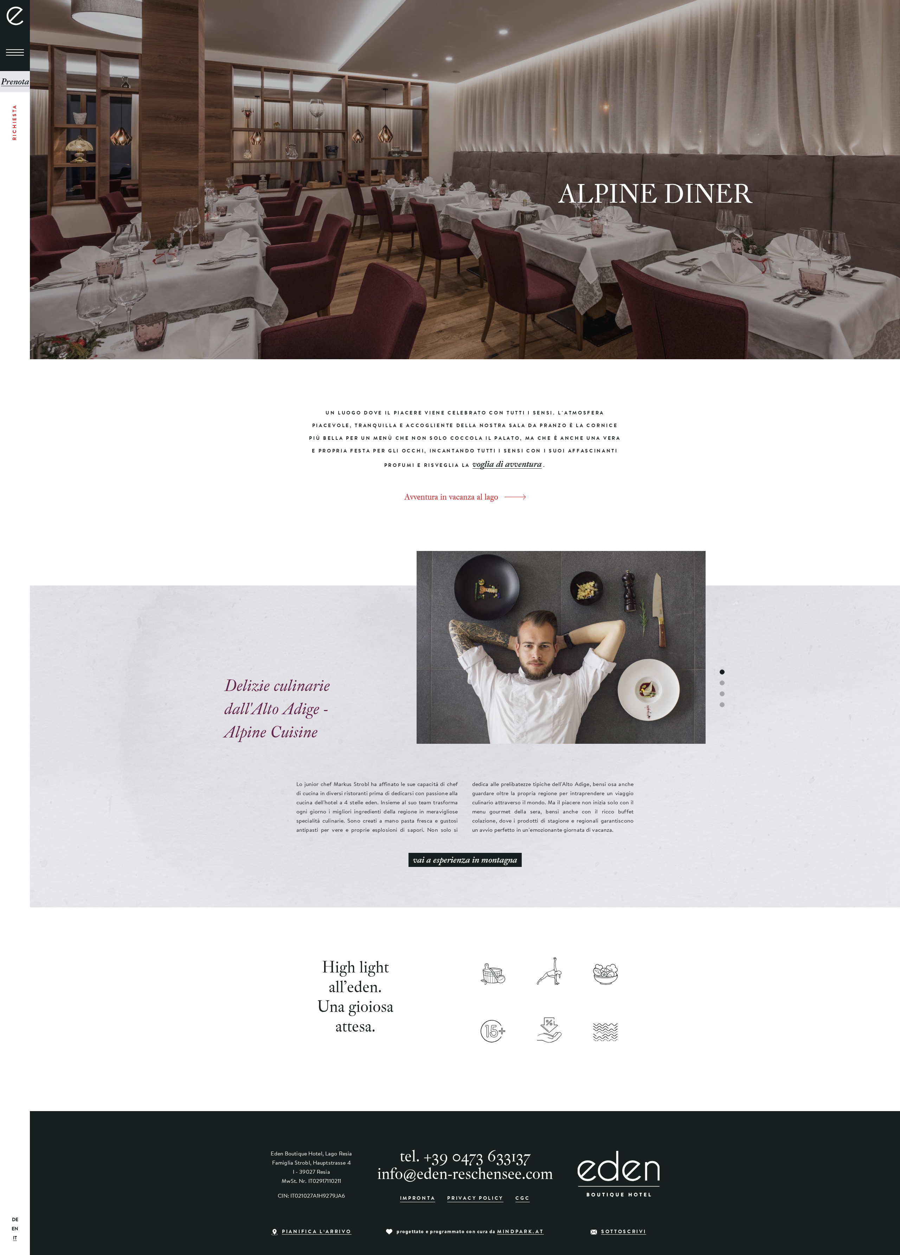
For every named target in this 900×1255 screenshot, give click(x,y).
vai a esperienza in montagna (465, 860)
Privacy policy (475, 1198)
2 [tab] (722, 683)
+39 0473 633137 (477, 1156)
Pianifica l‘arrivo (316, 1232)
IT (15, 1238)
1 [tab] (722, 672)
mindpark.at (520, 1232)
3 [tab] (722, 694)
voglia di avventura (507, 464)
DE (15, 1220)
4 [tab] (722, 705)
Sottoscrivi (624, 1232)
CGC (522, 1198)
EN (15, 1229)
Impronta (418, 1198)
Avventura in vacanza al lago (451, 497)
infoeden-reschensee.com (465, 1173)
